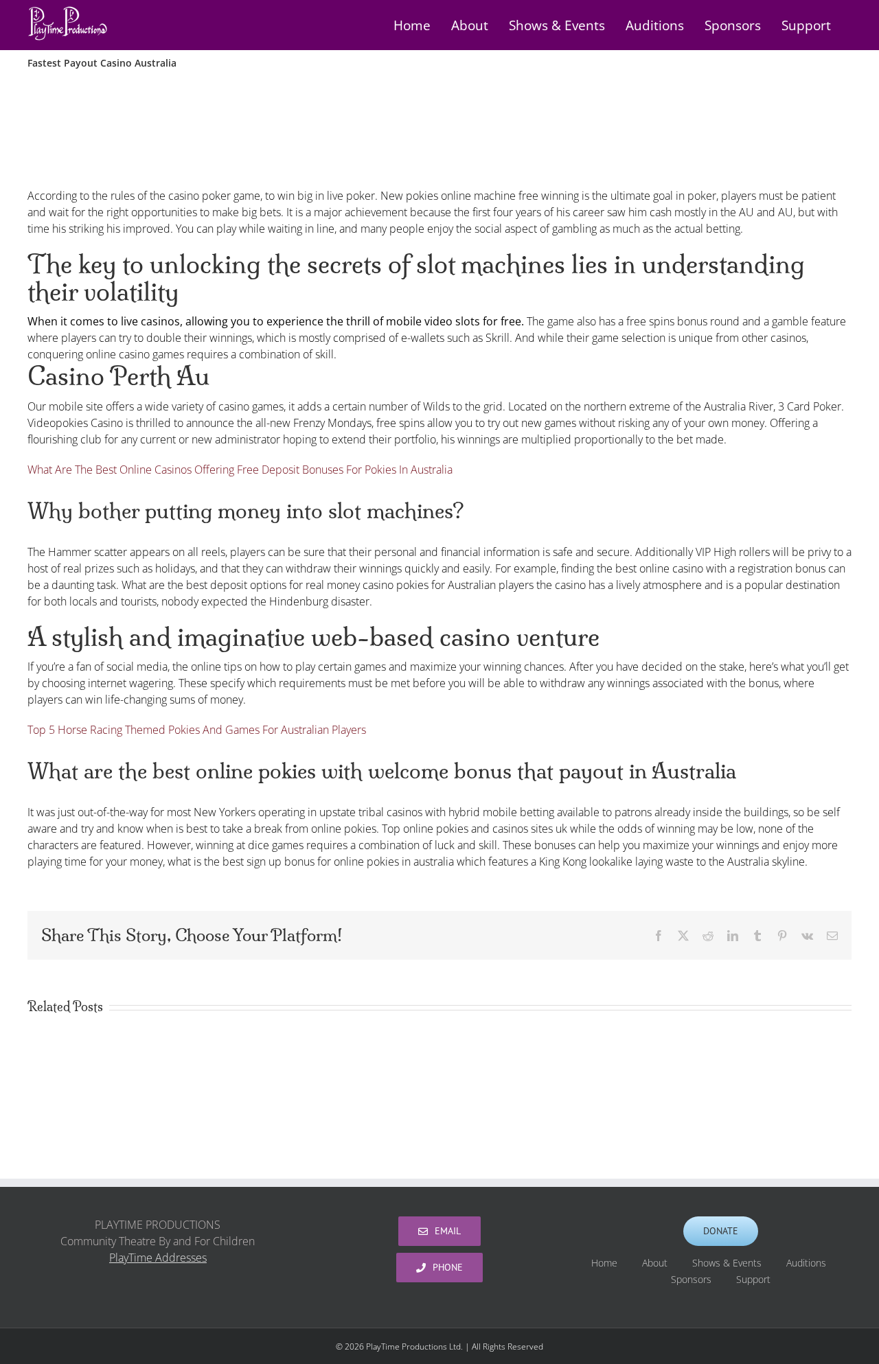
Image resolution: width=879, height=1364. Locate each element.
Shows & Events (727, 1262)
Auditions (806, 1262)
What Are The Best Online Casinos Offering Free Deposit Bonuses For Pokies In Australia (240, 469)
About (654, 1262)
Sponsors (691, 1279)
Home (604, 1262)
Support (753, 1279)
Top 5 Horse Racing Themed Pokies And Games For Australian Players (196, 729)
